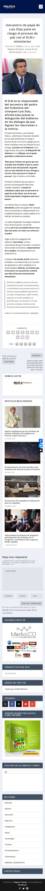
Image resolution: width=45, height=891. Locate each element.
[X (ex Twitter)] (5, 704)
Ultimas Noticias (15, 52)
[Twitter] (41, 446)
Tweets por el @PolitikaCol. (16, 689)
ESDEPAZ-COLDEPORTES (14, 862)
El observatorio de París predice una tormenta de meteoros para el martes (22, 468)
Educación (9, 815)
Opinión (8, 809)
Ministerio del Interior (15, 49)
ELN (38, 46)
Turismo (8, 844)
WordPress (22, 885)
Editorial (8, 803)
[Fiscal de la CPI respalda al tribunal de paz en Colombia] (22, 486)
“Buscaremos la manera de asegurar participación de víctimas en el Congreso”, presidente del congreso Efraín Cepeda (21, 538)
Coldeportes (10, 827)
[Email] (41, 450)
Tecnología (9, 838)
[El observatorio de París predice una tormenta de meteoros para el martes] (22, 453)
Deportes (8, 820)
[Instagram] (19, 704)
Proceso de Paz (31, 49)
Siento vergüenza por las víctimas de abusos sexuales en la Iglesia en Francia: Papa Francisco (22, 433)
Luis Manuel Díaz (11, 205)
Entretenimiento (12, 850)
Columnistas (10, 856)
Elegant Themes (20, 882)
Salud (7, 832)
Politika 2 (19, 46)
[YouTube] (26, 704)
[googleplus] (32, 704)
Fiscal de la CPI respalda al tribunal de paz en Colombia (22, 502)
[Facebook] (12, 704)
